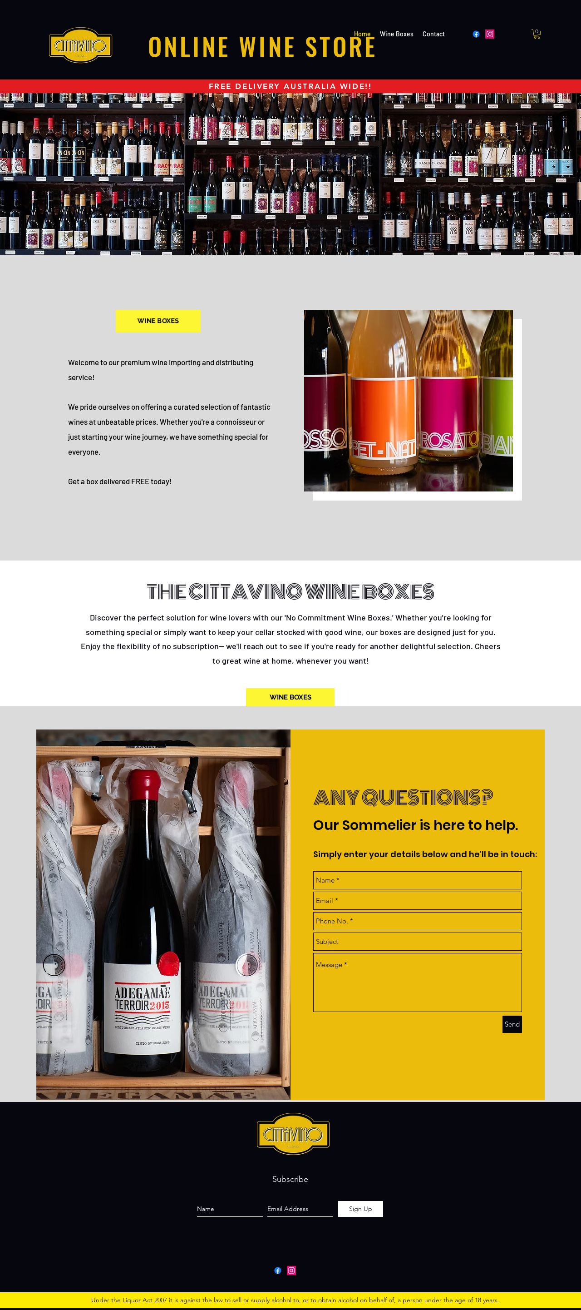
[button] (537, 34)
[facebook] (277, 1270)
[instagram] (291, 1270)
